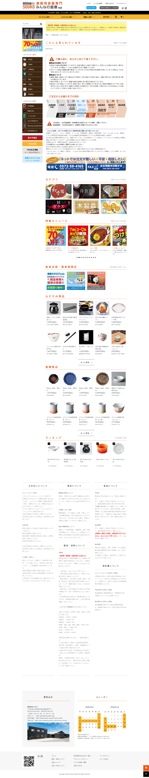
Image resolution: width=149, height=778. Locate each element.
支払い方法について (58, 766)
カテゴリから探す (44, 17)
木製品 (30, 84)
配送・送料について (58, 759)
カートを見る (104, 759)
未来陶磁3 (31, 106)
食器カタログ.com (32, 159)
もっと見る (85, 362)
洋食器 (30, 64)
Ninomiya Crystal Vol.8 (35, 126)
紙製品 (30, 89)
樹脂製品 (31, 94)
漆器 (29, 79)
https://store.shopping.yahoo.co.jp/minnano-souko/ (51, 720)
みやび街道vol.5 (33, 121)
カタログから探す (66, 17)
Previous (49, 450)
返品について (56, 762)
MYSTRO (106, 17)
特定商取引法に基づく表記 (82, 756)
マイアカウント (122, 3)
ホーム (54, 756)
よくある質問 (98, 3)
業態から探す (88, 17)
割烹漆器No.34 (32, 131)
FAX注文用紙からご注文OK (109, 8)
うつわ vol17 (32, 116)
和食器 (30, 59)
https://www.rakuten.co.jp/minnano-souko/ (49, 718)
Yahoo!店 (32, 143)
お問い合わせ (109, 3)
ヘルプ (88, 3)
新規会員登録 (91, 8)
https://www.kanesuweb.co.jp (45, 716)
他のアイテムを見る (120, 43)
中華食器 (31, 69)
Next (124, 240)
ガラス (30, 74)
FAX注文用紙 (32, 150)
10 (95, 257)
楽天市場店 (32, 137)
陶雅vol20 (31, 111)
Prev (48, 240)
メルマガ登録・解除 (80, 762)
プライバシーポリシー (81, 759)
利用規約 (70, 607)
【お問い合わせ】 (100, 506)
